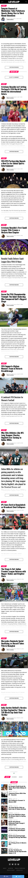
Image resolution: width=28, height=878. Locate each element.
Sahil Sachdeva (10, 19)
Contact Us (19, 870)
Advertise (10, 868)
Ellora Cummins (10, 98)
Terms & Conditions (20, 868)
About (4, 868)
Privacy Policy (11, 870)
